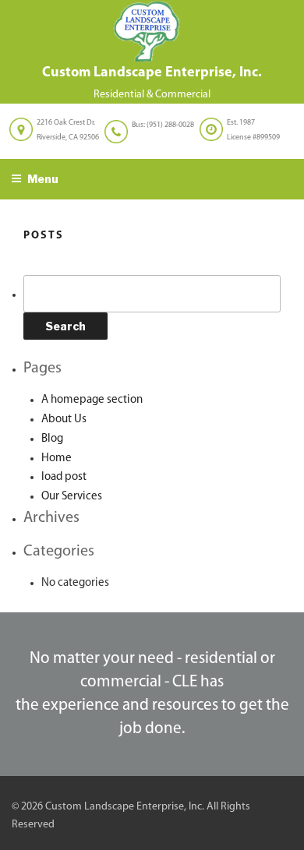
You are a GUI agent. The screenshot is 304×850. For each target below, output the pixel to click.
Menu (42, 178)
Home (56, 458)
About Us (64, 419)
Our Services (71, 497)
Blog (52, 439)
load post (64, 477)
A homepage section (92, 400)
